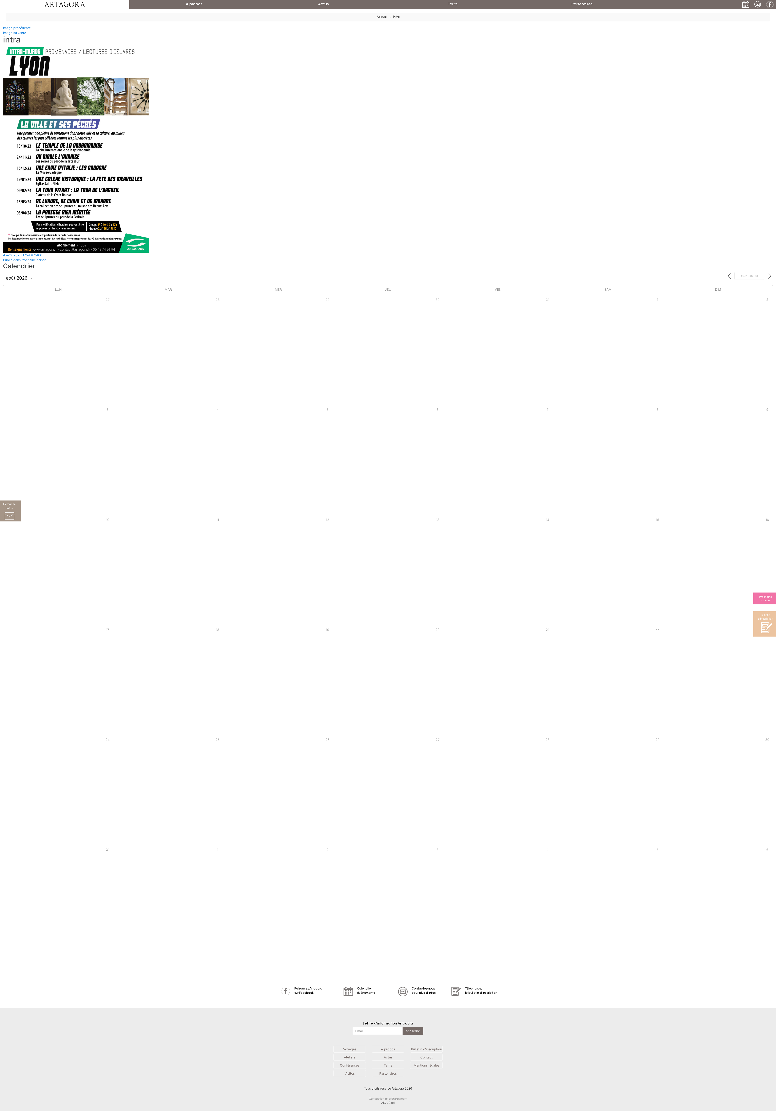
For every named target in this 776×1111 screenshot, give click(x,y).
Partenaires (582, 4)
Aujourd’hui (749, 276)
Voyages (349, 1049)
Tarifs (453, 4)
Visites (350, 1073)
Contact (426, 1057)
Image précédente (17, 28)
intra (396, 17)
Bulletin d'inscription (426, 1049)
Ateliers (349, 1057)
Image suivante (14, 33)
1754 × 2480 (32, 255)
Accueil (382, 17)
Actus (323, 4)
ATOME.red (388, 1103)
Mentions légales (426, 1065)
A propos (194, 4)
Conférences (349, 1065)
